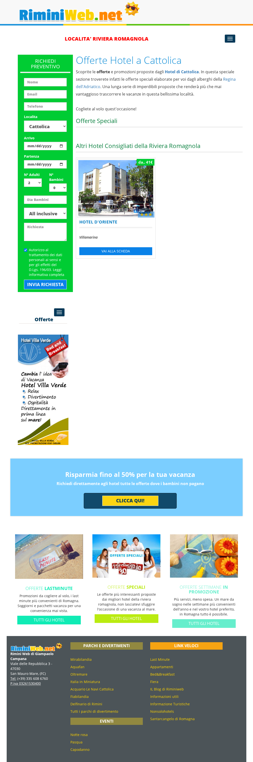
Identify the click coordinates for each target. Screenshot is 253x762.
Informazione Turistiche (170, 704)
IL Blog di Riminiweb (167, 689)
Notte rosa (79, 734)
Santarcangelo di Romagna (172, 718)
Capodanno (79, 749)
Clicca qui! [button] (130, 500)
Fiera (154, 681)
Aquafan (77, 666)
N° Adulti (32, 174)
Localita (30, 116)
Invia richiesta (45, 284)
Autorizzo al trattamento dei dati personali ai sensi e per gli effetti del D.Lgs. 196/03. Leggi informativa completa (46, 262)
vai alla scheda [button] (116, 251)
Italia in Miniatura (85, 681)
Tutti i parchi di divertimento (94, 711)
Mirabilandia (81, 659)
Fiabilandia (79, 696)
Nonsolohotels (162, 711)
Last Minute (160, 659)
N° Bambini (56, 177)
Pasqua (76, 742)
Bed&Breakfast (162, 674)
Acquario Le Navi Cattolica (92, 689)
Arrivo (29, 138)
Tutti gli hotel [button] (49, 620)
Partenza (31, 156)
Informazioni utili (164, 696)
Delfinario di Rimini (86, 704)
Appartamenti (161, 666)
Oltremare (78, 674)
